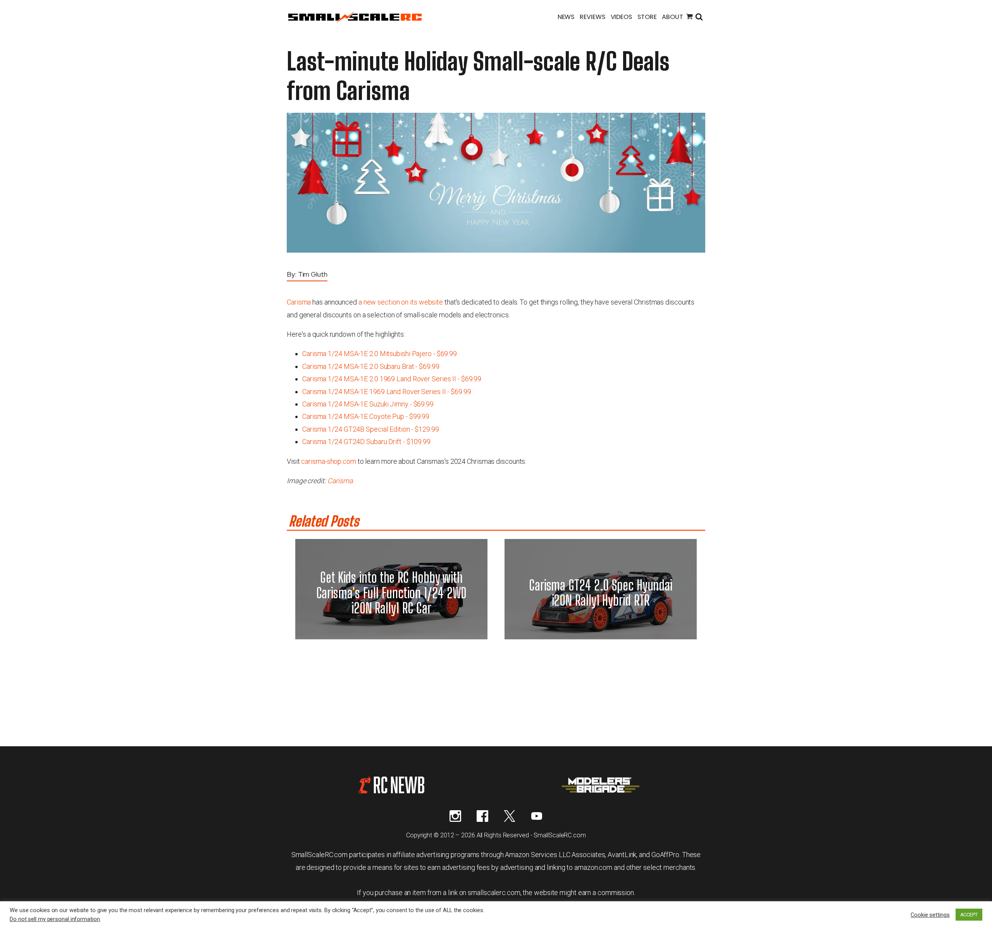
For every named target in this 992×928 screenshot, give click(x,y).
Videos (621, 16)
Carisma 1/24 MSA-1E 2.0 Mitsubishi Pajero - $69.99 (379, 354)
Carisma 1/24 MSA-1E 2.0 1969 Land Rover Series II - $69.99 (391, 379)
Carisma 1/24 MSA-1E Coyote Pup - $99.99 (365, 416)
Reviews (592, 16)
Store (647, 16)
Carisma (299, 302)
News (566, 16)
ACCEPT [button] (969, 915)
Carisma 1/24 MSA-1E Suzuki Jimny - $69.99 (368, 404)
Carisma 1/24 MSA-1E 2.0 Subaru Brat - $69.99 (370, 366)
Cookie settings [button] (930, 914)
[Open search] (699, 17)
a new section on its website (400, 302)
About (672, 16)
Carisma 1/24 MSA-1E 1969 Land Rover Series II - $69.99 (386, 391)
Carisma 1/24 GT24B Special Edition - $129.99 (370, 429)
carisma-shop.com (328, 461)
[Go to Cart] (689, 17)
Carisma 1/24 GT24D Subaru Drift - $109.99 (366, 441)
